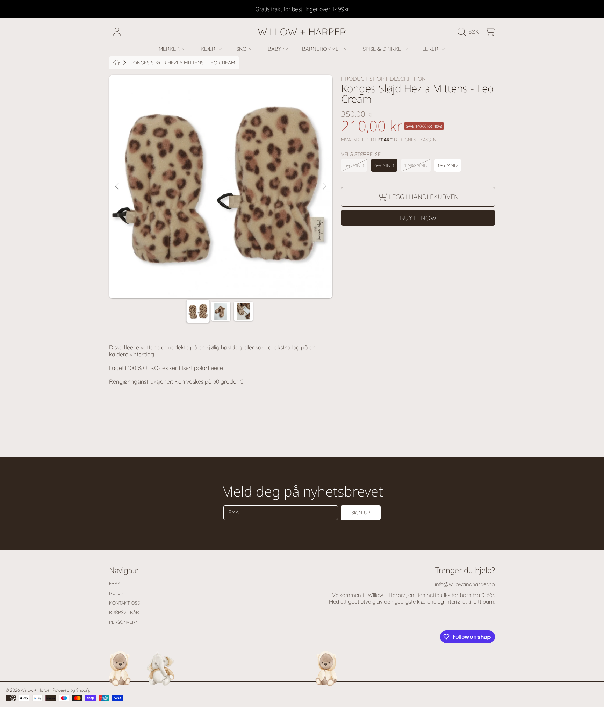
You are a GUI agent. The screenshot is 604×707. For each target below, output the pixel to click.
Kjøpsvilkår (124, 612)
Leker (431, 48)
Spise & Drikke (383, 48)
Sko (242, 48)
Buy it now (418, 218)
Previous (117, 186)
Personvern (123, 622)
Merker (170, 48)
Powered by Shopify (71, 690)
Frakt (116, 583)
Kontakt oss (124, 603)
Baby (275, 48)
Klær (209, 48)
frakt (385, 139)
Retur (116, 593)
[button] (470, 32)
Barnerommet (322, 48)
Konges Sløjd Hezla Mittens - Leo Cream (182, 63)
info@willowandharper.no (465, 584)
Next (324, 186)
